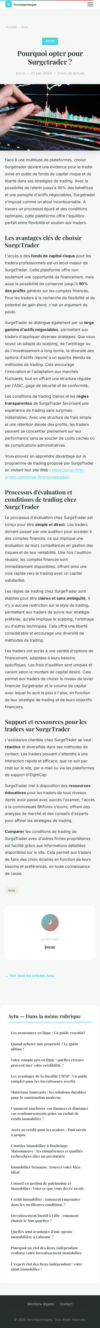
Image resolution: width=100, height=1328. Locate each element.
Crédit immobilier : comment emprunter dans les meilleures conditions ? (45, 1202)
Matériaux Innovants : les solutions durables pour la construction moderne (48, 1095)
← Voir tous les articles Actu (29, 975)
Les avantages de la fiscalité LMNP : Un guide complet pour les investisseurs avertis (49, 1079)
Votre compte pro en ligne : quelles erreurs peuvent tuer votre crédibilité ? (47, 1062)
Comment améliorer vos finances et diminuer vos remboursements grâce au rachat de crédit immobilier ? (49, 1113)
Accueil (11, 27)
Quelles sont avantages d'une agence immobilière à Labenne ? (42, 1234)
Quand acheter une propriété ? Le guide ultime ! (44, 1046)
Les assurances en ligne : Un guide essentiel (48, 1032)
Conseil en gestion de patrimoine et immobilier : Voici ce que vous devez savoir (47, 1186)
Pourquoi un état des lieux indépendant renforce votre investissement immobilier (46, 1250)
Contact (66, 1304)
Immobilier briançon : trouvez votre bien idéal (45, 1170)
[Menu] (90, 4)
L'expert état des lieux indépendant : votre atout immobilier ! (46, 1267)
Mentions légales (40, 1304)
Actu (24, 27)
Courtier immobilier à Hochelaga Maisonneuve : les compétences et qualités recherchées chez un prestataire (47, 1151)
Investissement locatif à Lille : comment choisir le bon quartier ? (44, 1218)
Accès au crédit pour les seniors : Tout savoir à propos (48, 1132)
